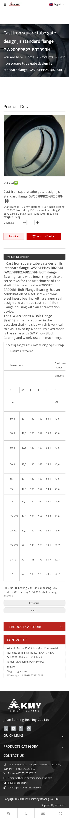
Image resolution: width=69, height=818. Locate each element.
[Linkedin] (13, 728)
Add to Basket (46, 236)
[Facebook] (29, 728)
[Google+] (21, 728)
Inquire (14, 236)
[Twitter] (6, 728)
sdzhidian (60, 805)
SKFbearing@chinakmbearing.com (33, 777)
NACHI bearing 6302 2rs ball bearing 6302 (34, 588)
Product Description (17, 256)
